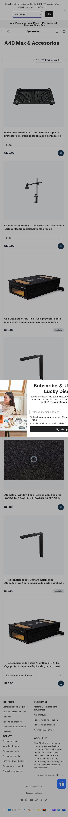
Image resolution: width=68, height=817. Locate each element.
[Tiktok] (36, 800)
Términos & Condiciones (14, 761)
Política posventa (11, 751)
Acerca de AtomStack (44, 730)
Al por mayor (40, 715)
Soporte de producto (12, 722)
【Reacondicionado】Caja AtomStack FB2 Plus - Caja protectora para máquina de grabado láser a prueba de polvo (33, 664)
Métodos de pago (11, 746)
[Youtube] (31, 800)
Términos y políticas (34, 793)
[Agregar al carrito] (61, 153)
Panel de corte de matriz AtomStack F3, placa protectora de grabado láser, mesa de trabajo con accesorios (34, 134)
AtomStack (37, 787)
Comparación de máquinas (15, 707)
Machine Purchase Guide (14, 711)
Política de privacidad (13, 766)
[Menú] (3, 31)
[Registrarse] (62, 775)
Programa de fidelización (46, 720)
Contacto (7, 732)
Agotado (58, 330)
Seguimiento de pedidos (14, 726)
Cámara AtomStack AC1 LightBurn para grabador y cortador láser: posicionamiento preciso (34, 227)
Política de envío (10, 741)
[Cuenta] (57, 31)
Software (7, 717)
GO (49, 14)
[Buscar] (8, 31)
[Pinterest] (46, 800)
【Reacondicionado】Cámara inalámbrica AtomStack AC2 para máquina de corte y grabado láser (33, 581)
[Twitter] (41, 800)
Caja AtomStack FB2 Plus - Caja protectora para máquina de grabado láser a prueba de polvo (32, 320)
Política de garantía (11, 756)
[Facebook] (22, 800)
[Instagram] (26, 800)
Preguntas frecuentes (13, 771)
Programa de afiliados (44, 725)
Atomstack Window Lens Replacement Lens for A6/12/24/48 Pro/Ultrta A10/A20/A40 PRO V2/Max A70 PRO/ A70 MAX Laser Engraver (33, 496)
